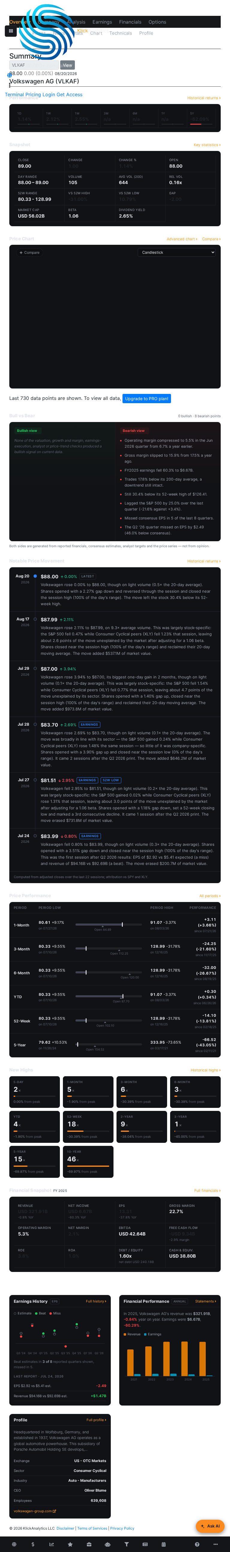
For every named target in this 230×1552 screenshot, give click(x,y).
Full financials (206, 1190)
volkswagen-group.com (33, 1511)
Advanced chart (181, 239)
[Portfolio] (89, 1544)
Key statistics (206, 145)
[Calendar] (164, 1544)
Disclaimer (65, 1528)
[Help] (197, 1544)
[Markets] (14, 1544)
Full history (95, 1301)
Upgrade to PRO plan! (146, 398)
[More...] (216, 1544)
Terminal (14, 94)
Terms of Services (92, 1528)
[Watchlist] (70, 1544)
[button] (11, 31)
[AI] (108, 1544)
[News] (145, 1544)
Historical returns (202, 561)
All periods (208, 896)
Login (49, 94)
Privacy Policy (122, 1528)
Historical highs (204, 1070)
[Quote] (33, 1544)
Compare (210, 239)
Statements (204, 1301)
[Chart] (51, 1544)
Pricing (33, 94)
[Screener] (126, 1544)
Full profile (95, 1420)
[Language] (9, 75)
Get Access (69, 94)
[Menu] (9, 85)
